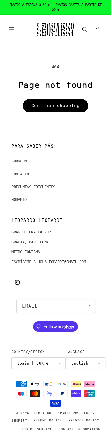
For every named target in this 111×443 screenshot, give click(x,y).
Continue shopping (55, 105)
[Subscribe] (88, 306)
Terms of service (34, 429)
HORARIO (19, 199)
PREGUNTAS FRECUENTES (33, 187)
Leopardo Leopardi (52, 413)
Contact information (79, 429)
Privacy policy (84, 420)
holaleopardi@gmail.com (62, 262)
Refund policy (48, 420)
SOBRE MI (20, 161)
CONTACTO (20, 174)
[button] (11, 29)
